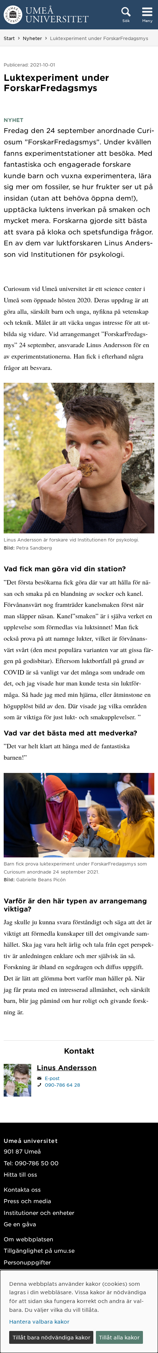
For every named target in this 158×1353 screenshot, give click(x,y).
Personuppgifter (27, 1262)
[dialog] (79, 1311)
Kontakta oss (22, 1189)
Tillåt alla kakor (119, 1337)
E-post (52, 1078)
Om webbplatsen (28, 1238)
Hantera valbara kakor (39, 1321)
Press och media (27, 1200)
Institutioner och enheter (39, 1212)
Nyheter (32, 38)
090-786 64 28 (62, 1085)
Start (9, 38)
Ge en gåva (20, 1223)
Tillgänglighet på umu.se (39, 1250)
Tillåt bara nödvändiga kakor (51, 1337)
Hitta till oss (20, 1174)
